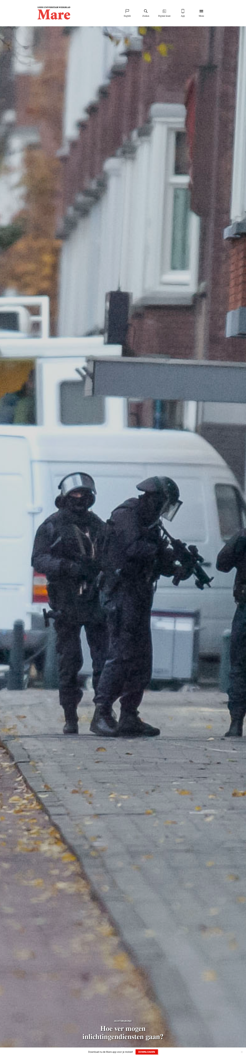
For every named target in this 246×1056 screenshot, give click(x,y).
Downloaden (146, 1051)
